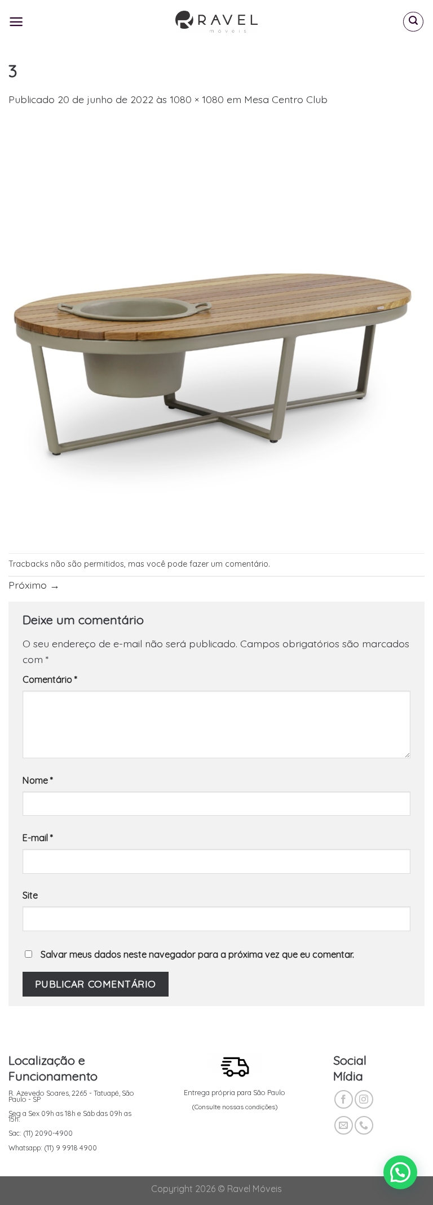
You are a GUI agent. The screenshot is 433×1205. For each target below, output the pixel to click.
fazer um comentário (228, 564)
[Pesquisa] (413, 22)
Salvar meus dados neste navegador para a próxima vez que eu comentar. (197, 954)
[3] (216, 329)
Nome (38, 780)
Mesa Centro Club (286, 99)
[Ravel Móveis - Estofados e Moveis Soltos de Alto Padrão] (216, 22)
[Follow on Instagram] (364, 1099)
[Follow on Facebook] (343, 1099)
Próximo (34, 585)
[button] (400, 1172)
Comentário (50, 679)
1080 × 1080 (197, 99)
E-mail (38, 837)
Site (30, 895)
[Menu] (16, 22)
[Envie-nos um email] (343, 1125)
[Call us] (364, 1125)
